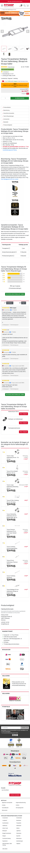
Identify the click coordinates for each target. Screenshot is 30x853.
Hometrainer (19, 817)
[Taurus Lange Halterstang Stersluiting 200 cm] (17, 481)
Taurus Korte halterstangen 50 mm (9, 9)
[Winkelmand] (28, 5)
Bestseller (5, 122)
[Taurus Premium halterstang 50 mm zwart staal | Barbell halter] (17, 525)
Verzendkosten (5, 807)
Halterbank (18, 825)
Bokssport (4, 830)
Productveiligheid (7, 125)
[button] (4, 48)
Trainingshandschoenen (14, 428)
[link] (8, 654)
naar (5, 790)
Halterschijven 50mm (13, 411)
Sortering (9, 303)
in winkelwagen (19, 98)
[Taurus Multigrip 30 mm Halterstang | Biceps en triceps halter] (17, 585)
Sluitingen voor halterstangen (15, 419)
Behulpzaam (6, 324)
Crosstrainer (5, 817)
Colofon (17, 805)
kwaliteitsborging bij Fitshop (10, 150)
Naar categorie (23, 413)
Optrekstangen (19, 841)
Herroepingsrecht (19, 807)
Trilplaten (18, 843)
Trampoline (18, 823)
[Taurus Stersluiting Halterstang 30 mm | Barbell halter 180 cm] (17, 510)
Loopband (4, 820)
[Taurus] (6, 18)
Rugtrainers (5, 841)
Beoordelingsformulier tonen (15, 294)
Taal (23, 303)
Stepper (4, 835)
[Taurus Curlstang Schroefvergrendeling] (17, 543)
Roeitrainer (18, 820)
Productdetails (7, 107)
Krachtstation (5, 823)
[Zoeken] (24, 5)
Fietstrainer (18, 833)
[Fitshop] (9, 5)
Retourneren (4, 810)
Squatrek (18, 835)
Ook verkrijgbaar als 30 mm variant (9, 179)
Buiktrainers (19, 838)
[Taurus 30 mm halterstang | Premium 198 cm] (17, 556)
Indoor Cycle (5, 828)
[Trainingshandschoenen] (4, 428)
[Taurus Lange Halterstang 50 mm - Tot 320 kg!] (17, 452)
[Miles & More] (15, 774)
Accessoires (6, 119)
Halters (17, 828)
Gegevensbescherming (21, 802)
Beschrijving (6, 110)
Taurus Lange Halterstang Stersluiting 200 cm (12, 486)
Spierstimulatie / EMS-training (7, 844)
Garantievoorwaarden (8, 113)
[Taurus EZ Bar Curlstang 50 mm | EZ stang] (17, 496)
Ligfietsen (18, 830)
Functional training (6, 838)
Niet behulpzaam (14, 324)
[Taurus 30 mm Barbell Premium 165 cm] (17, 467)
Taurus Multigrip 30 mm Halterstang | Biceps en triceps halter (13, 591)
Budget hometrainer (6, 833)
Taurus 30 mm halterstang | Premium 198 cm (12, 562)
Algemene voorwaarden (7, 802)
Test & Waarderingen (8, 116)
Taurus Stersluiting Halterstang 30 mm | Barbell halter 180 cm (12, 515)
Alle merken (4, 848)
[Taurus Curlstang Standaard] (17, 572)
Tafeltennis (4, 825)
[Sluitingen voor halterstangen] (4, 419)
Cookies (3, 805)
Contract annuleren (15, 795)
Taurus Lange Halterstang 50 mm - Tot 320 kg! (13, 457)
